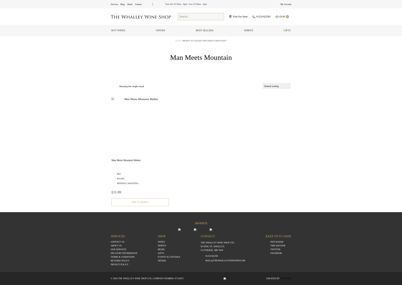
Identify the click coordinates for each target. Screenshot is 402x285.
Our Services (118, 249)
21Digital (285, 278)
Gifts (287, 30)
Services (114, 4)
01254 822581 (263, 16)
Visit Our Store (240, 16)
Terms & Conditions (123, 257)
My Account (285, 4)
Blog (122, 4)
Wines (161, 242)
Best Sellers (205, 30)
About (130, 4)
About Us (116, 246)
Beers (161, 249)
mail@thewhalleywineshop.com (225, 261)
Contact (138, 4)
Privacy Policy (119, 264)
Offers (160, 30)
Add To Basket (140, 202)
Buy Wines (118, 30)
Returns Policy (120, 261)
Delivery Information (124, 253)
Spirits (248, 30)
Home (178, 41)
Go (220, 16)
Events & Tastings (169, 257)
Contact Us (117, 242)
